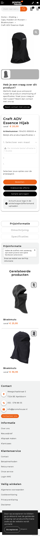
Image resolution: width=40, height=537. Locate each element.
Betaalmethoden (9, 462)
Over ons (5, 428)
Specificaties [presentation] (19, 236)
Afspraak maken (8, 438)
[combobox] (10, 9)
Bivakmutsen (7, 22)
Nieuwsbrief (6, 434)
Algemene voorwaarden (12, 490)
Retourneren (7, 467)
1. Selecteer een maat (16, 142)
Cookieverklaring (9, 495)
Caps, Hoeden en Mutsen (13, 20)
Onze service (7, 472)
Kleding (12, 17)
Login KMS (6, 477)
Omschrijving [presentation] (20, 230)
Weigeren (24, 529)
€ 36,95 (10, 372)
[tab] (20, 223)
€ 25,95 (10, 323)
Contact (5, 457)
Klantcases (6, 444)
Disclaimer (6, 505)
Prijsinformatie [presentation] (20, 223)
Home (4, 17)
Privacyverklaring (9, 500)
